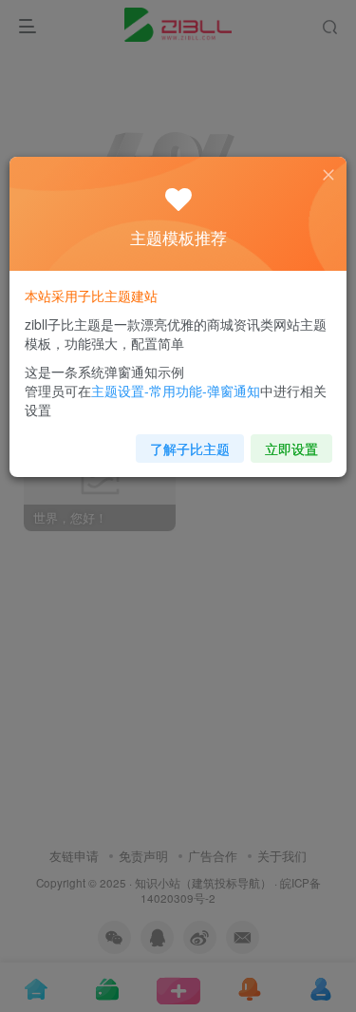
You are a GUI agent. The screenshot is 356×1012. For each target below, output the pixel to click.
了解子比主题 (190, 448)
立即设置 (291, 448)
